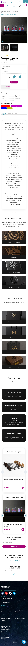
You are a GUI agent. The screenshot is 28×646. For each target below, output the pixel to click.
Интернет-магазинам (20, 618)
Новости (3, 616)
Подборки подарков (5, 629)
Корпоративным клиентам (21, 613)
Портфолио (17, 611)
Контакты (3, 620)
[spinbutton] (17, 76)
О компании (3, 611)
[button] (20, 76)
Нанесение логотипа (5, 631)
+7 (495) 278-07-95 (14, 560)
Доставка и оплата (5, 618)
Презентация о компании (10, 590)
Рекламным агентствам (20, 616)
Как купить (3, 613)
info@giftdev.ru (7, 602)
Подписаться (14, 546)
